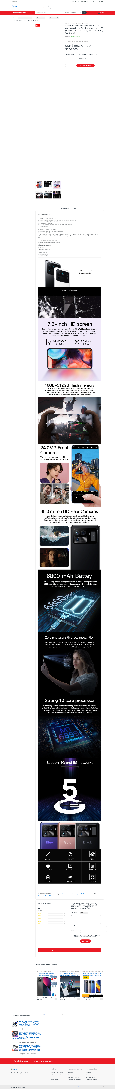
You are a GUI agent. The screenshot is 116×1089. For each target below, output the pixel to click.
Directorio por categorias (74, 1079)
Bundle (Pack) (70, 54)
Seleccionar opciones (55, 999)
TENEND (14, 1087)
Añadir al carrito (86, 65)
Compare (70, 1075)
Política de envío (55, 1079)
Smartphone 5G (54, 18)
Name (73, 925)
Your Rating (74, 912)
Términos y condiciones (57, 1072)
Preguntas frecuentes (73, 1077)
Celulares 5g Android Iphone (45, 895)
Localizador (74, 1)
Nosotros (70, 1072)
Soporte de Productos (91, 1079)
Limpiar (81, 59)
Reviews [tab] (75, 208)
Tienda (94, 1)
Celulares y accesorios (25, 18)
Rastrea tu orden (85, 1)
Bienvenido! (14, 1)
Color (67, 59)
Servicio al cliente (90, 1077)
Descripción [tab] (65, 208)
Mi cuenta (101, 1)
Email (72, 930)
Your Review (74, 915)
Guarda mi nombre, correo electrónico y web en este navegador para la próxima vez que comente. (86, 935)
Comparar (85, 41)
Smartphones (40, 18)
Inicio (13, 18)
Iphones (49, 971)
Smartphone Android (75, 971)
